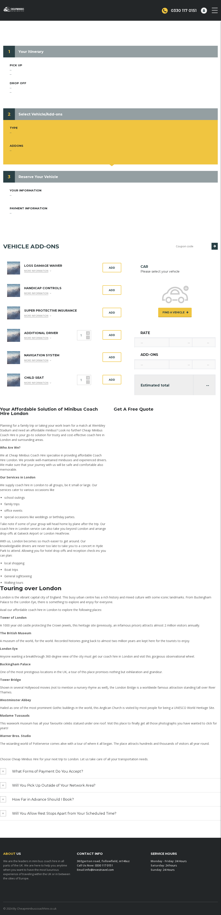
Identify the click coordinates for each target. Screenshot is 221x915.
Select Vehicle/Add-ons (40, 114)
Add (112, 267)
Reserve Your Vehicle (38, 177)
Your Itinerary (31, 52)
